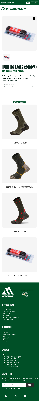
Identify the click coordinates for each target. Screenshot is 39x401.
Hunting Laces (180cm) (19, 276)
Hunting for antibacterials (19, 187)
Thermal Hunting (19, 143)
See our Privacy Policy (12, 388)
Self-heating (19, 231)
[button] (24, 9)
